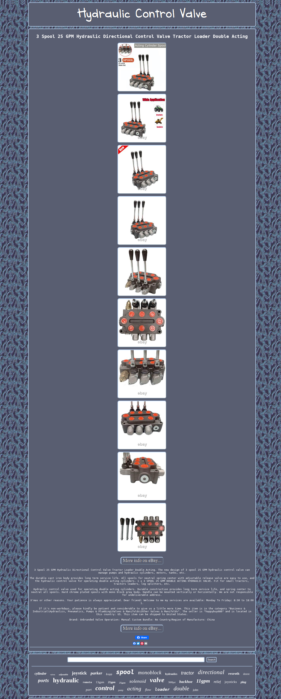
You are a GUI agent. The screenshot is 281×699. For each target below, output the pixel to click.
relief (217, 682)
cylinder (40, 673)
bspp (109, 674)
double (181, 688)
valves (52, 675)
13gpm (100, 682)
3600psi (171, 682)
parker (96, 673)
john (195, 690)
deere (246, 673)
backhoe (185, 681)
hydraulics (171, 674)
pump (120, 690)
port (89, 690)
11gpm (203, 681)
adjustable (63, 674)
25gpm (122, 683)
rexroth (233, 673)
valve (157, 680)
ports (43, 680)
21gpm (111, 682)
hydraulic (66, 680)
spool (125, 672)
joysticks (231, 682)
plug (243, 682)
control (104, 688)
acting (134, 688)
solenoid (137, 681)
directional (211, 672)
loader (162, 689)
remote (87, 682)
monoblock (149, 672)
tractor (187, 672)
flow (148, 690)
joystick (79, 673)
